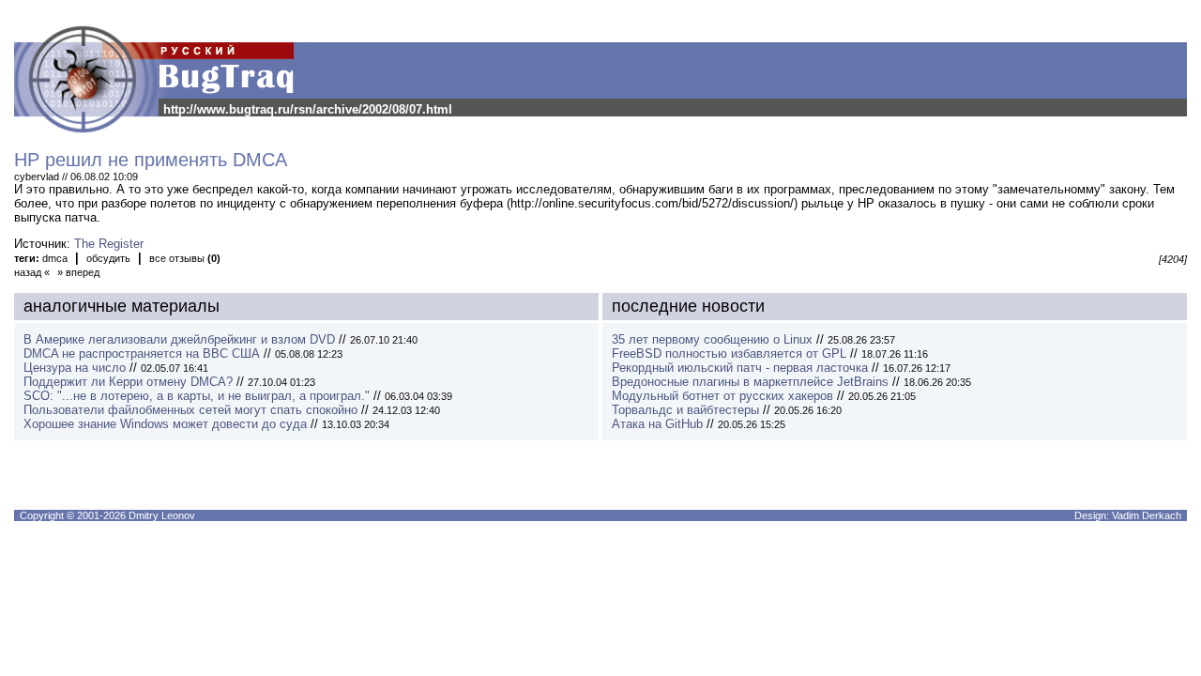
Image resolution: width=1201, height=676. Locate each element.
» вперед (78, 272)
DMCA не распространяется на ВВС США (141, 353)
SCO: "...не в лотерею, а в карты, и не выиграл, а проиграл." (196, 396)
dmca (55, 258)
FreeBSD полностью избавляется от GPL (729, 353)
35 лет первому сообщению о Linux (712, 339)
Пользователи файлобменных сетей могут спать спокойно (190, 410)
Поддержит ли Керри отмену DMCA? (128, 382)
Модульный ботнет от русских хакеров (722, 396)
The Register (109, 244)
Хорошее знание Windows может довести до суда (165, 424)
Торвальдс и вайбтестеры (685, 410)
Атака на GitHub (657, 424)
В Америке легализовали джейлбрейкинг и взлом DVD (179, 339)
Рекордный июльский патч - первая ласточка (740, 368)
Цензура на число (74, 368)
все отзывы (184, 258)
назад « (32, 272)
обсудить (108, 258)
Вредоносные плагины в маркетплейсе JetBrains (750, 382)
